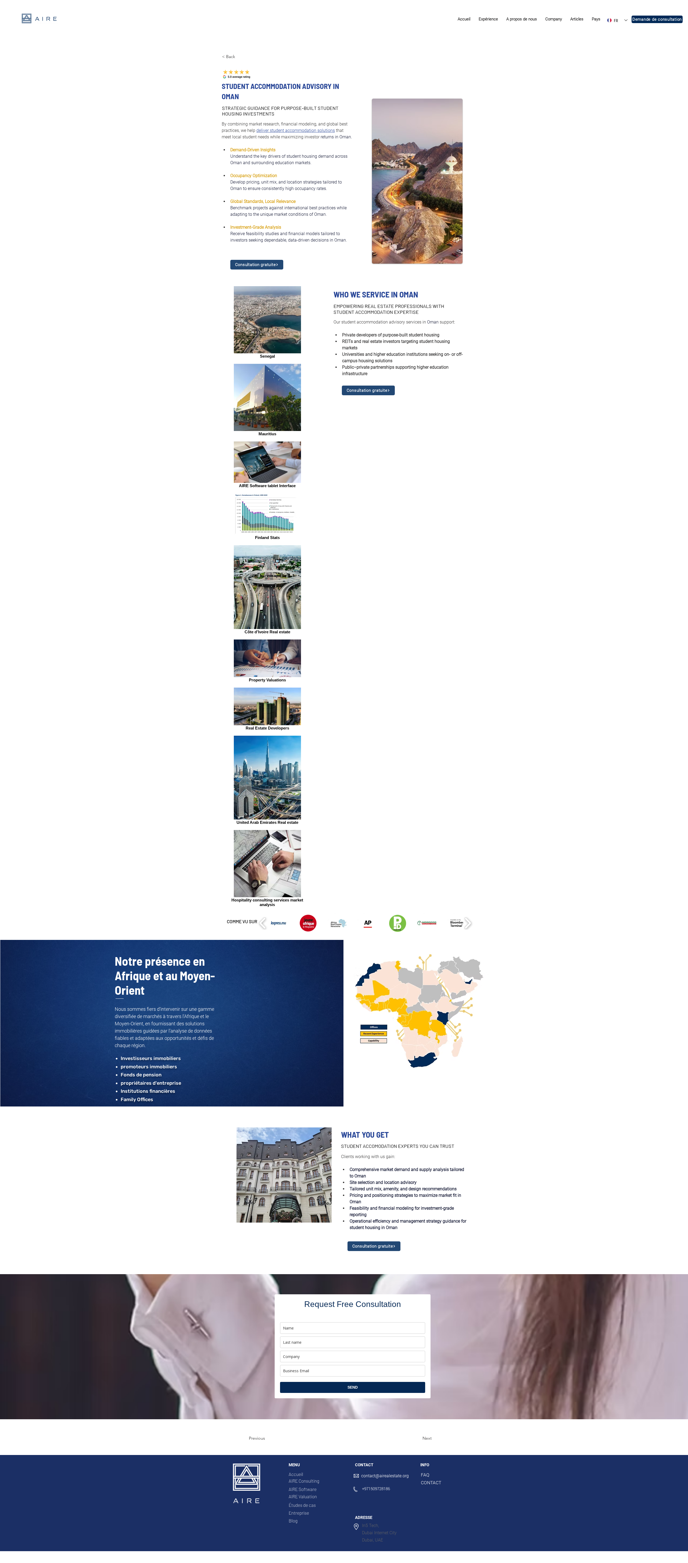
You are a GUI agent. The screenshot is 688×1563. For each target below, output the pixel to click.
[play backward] (263, 923)
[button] (488, 19)
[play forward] (468, 923)
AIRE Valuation (303, 1496)
